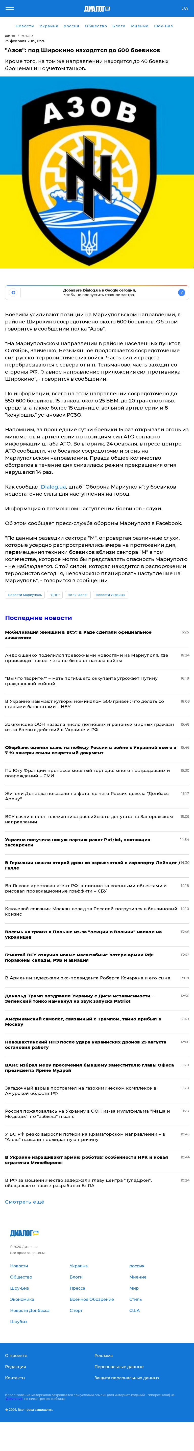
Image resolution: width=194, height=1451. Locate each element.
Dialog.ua (53, 487)
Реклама (103, 1355)
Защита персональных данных (126, 1378)
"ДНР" (55, 595)
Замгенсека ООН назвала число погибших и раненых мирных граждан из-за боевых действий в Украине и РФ (89, 727)
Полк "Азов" (78, 595)
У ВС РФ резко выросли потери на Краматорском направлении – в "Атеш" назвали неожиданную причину (85, 1137)
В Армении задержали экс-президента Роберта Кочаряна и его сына (87, 977)
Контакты (15, 1378)
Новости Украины (111, 595)
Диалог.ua (14, 1399)
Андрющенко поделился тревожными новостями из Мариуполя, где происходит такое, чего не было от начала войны (86, 658)
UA (184, 8)
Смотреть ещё (24, 1202)
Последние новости (38, 618)
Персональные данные (119, 1366)
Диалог (10, 36)
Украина (27, 36)
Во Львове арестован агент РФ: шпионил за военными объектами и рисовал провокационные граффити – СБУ (86, 888)
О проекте (16, 1355)
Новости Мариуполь (25, 595)
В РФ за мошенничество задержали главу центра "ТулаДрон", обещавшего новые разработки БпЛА (78, 1183)
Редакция (15, 1366)
